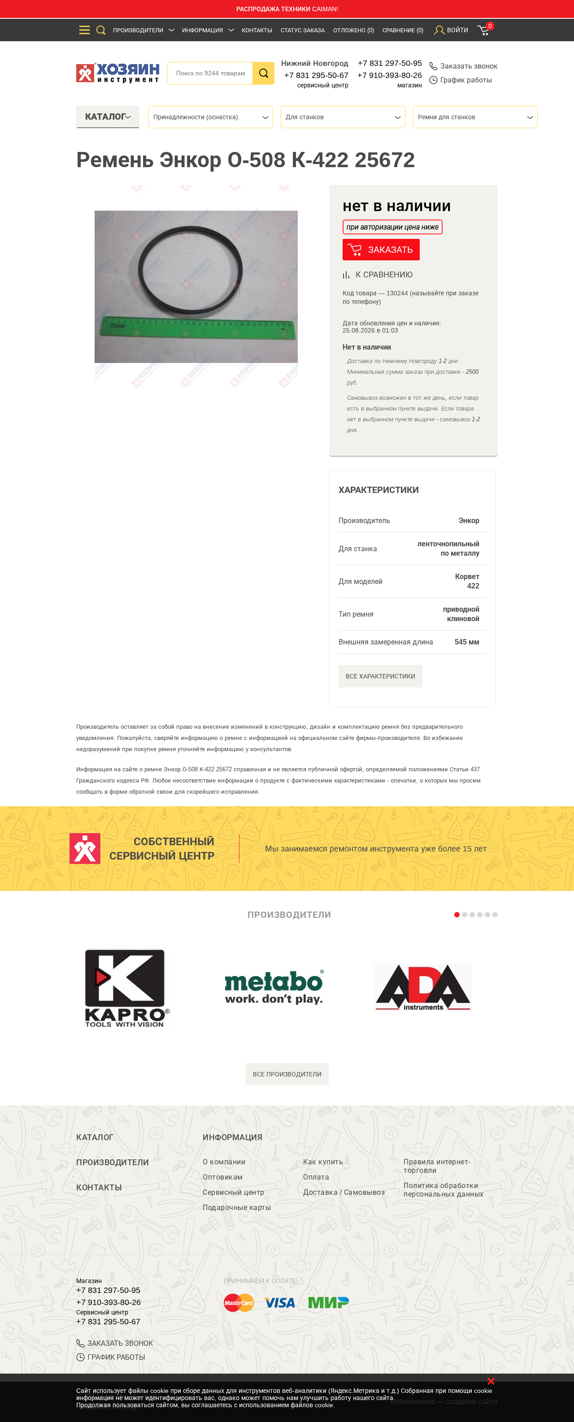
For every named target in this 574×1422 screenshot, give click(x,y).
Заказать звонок (469, 66)
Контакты (257, 30)
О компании (224, 1162)
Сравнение (403, 30)
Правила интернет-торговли (437, 1166)
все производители (287, 1074)
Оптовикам (223, 1177)
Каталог (95, 1137)
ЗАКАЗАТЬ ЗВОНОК (120, 1343)
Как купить (323, 1162)
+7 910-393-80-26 (389, 75)
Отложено (353, 30)
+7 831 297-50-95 (390, 63)
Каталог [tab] (105, 116)
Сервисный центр (234, 1192)
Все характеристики (380, 676)
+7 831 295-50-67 (316, 75)
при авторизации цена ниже (393, 227)
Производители (138, 30)
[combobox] (210, 117)
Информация (202, 30)
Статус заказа (303, 30)
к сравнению (384, 274)
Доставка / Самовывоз (344, 1192)
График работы (466, 80)
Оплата (316, 1177)
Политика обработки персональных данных (444, 1190)
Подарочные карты (237, 1207)
